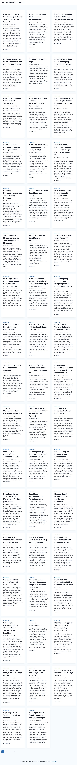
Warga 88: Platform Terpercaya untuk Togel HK (37, 672)
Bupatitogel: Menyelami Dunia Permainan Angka (36, 496)
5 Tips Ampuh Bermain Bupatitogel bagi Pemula (38, 193)
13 (14, 751)
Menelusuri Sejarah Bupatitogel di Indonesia (37, 237)
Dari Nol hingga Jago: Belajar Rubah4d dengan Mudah (63, 193)
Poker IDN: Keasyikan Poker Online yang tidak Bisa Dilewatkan (63, 61)
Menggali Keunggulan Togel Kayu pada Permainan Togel (63, 625)
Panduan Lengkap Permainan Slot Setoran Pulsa (61, 454)
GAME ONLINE (6, 12)
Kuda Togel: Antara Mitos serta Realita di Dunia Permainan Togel (38, 281)
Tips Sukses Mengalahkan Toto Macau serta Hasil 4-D (12, 410)
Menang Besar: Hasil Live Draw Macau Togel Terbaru (63, 672)
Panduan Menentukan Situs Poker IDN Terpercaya (12, 100)
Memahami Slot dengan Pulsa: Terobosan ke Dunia (11, 454)
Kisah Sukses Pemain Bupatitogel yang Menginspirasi (12, 327)
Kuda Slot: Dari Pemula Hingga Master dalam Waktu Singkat (38, 147)
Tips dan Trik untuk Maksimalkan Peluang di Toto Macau (38, 327)
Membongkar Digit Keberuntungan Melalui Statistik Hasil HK (38, 454)
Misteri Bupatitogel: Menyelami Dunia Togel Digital (12, 672)
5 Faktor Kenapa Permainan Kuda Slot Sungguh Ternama (11, 147)
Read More (6, 49)
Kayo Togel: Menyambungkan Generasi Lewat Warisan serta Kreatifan (10, 628)
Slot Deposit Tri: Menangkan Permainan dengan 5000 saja (12, 539)
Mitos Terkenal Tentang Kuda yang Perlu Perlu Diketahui (63, 327)
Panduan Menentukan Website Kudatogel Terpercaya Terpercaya (63, 16)
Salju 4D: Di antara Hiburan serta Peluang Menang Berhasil (38, 539)
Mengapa (33, 623)
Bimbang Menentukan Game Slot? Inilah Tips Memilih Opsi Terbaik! (12, 61)
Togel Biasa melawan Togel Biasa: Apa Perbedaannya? (37, 16)
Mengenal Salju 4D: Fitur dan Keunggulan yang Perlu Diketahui (37, 582)
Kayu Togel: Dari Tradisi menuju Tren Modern (11, 715)
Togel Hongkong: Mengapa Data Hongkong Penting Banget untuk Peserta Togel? (63, 284)
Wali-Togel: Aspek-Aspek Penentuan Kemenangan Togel (37, 715)
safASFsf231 (7, 24)
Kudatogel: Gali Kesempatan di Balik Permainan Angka (62, 539)
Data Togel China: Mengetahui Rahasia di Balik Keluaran (12, 281)
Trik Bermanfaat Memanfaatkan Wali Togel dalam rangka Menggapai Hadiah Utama (62, 150)
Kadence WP (54, 761)
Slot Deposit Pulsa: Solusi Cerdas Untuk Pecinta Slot (62, 410)
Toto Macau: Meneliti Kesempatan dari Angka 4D (12, 367)
